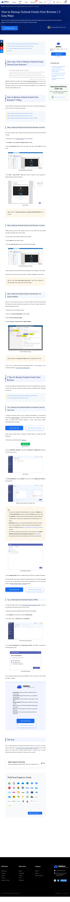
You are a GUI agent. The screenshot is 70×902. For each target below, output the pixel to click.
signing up (24, 440)
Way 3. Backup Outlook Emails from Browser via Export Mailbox (22, 118)
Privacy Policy (58, 893)
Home (4, 6)
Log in (45, 2)
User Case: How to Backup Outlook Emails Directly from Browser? (23, 43)
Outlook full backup (32, 81)
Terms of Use (66, 893)
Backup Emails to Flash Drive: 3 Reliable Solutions (58, 70)
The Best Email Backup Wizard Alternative (58, 75)
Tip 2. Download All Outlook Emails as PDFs (18, 398)
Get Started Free (9, 28)
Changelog (21, 880)
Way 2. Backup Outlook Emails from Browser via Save (20, 115)
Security (3, 878)
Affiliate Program (39, 875)
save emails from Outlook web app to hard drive (27, 748)
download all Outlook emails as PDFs (31, 605)
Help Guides (21, 873)
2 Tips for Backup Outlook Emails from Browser (19, 48)
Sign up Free (59, 54)
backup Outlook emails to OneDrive (18, 583)
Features (14, 2)
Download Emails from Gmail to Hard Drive (58, 79)
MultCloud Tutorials (10, 6)
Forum (20, 878)
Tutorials (21, 875)
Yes (44, 763)
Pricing (26, 2)
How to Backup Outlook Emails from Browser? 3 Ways (20, 46)
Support (41, 2)
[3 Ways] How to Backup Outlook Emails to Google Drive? (58, 67)
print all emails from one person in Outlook (32, 527)
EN (57, 2)
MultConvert (33, 2)
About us (37, 871)
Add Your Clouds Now (34, 813)
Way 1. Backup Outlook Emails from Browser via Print (20, 113)
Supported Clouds (5, 880)
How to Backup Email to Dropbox (58, 73)
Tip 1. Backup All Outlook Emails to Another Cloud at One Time (22, 395)
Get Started (49, 1)
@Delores (58, 27)
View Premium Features (35, 428)
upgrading (38, 533)
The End (10, 50)
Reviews (37, 873)
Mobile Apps (20, 2)
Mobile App (3, 871)
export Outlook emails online (23, 367)
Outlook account (20, 138)
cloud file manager (15, 417)
